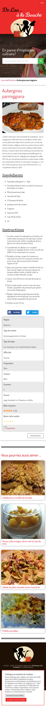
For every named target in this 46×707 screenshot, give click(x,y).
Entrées (23, 336)
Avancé (6, 358)
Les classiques (9, 347)
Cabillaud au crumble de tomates (17, 497)
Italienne (7, 325)
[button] (14, 312)
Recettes (11, 80)
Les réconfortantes (23, 347)
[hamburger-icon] (42, 3)
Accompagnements (11, 336)
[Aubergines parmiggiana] (23, 117)
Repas (33, 347)
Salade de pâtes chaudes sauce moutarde (21, 587)
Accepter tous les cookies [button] (16, 700)
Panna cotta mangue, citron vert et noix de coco (21, 542)
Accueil (4, 80)
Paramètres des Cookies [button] (14, 695)
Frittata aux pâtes (10, 630)
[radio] (4, 421)
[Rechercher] (41, 61)
